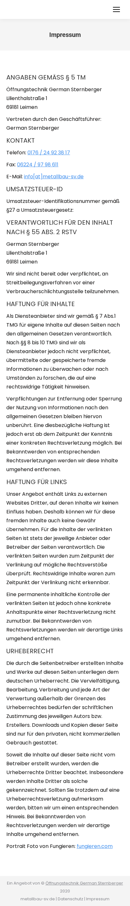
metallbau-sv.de (38, 899)
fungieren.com (95, 846)
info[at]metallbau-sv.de (54, 176)
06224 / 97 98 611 (37, 164)
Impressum (97, 899)
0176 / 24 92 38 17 (48, 152)
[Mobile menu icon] (116, 9)
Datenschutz (70, 899)
